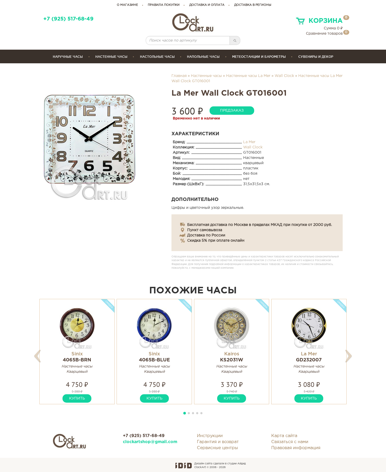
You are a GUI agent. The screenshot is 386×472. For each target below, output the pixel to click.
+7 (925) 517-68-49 (68, 19)
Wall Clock (284, 75)
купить (77, 398)
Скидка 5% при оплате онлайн (215, 240)
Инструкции (210, 436)
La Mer (249, 142)
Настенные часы (111, 56)
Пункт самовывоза (204, 230)
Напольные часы (203, 56)
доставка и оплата (207, 5)
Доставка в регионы (252, 5)
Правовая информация (295, 448)
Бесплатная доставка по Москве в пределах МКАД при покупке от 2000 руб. (259, 224)
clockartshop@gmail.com (150, 442)
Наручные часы (68, 56)
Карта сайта (284, 436)
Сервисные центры (217, 448)
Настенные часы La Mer (248, 75)
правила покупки (164, 5)
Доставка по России (206, 235)
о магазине (127, 5)
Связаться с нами (289, 442)
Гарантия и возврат (218, 442)
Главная (179, 75)
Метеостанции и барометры (259, 56)
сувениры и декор (315, 56)
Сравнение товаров (324, 33)
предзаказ (232, 110)
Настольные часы (157, 56)
